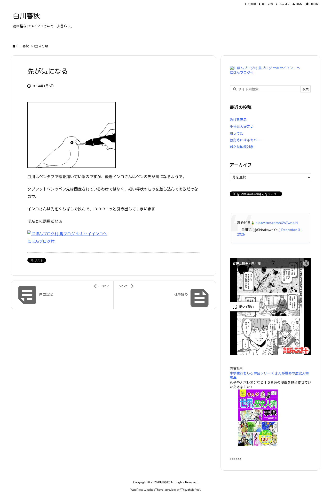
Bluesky (283, 4)
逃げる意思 (238, 120)
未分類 (43, 46)
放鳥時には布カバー (245, 140)
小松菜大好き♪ (241, 126)
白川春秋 (22, 46)
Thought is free (190, 490)
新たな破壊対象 (241, 147)
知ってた (236, 133)
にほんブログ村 (41, 241)
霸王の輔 (267, 4)
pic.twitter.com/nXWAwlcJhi (277, 223)
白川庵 (252, 4)
